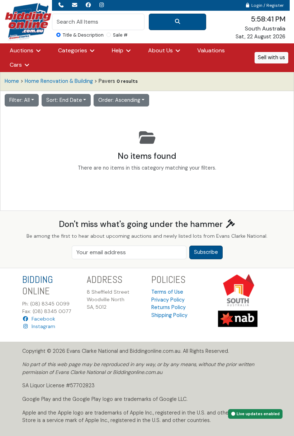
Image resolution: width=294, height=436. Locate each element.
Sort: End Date (64, 100)
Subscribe (206, 252)
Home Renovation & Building (59, 81)
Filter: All (19, 100)
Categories (73, 50)
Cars (16, 64)
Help (118, 50)
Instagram (42, 326)
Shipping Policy (169, 315)
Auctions (22, 50)
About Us (161, 50)
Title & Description (83, 35)
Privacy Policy (168, 300)
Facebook (42, 319)
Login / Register (267, 5)
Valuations (211, 50)
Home (12, 81)
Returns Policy (168, 307)
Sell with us (271, 57)
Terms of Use (167, 292)
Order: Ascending (119, 100)
